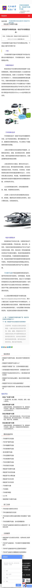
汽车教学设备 (8, 273)
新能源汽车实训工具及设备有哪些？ (13, 383)
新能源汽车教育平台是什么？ (11, 363)
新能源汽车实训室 (8, 479)
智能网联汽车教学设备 (9, 499)
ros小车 (5, 496)
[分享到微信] (12, 347)
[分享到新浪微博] (6, 347)
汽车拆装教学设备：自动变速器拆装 (13, 521)
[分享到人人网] (10, 347)
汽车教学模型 (12, 21)
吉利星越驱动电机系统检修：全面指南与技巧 (16, 369)
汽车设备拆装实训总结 (9, 512)
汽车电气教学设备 (8, 442)
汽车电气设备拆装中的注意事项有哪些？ (15, 548)
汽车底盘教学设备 (8, 455)
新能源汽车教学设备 (9, 469)
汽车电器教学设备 (8, 445)
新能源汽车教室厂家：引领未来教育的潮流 (15, 366)
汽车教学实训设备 (8, 438)
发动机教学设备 (7, 452)
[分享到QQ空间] (4, 347)
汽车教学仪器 (7, 485)
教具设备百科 (19, 21)
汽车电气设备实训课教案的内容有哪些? (14, 552)
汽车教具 (5, 489)
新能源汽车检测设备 (9, 472)
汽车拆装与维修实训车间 (10, 509)
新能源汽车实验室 (8, 482)
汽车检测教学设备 (8, 462)
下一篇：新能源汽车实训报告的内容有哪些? (14, 321)
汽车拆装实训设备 (8, 465)
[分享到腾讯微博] (8, 347)
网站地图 (28, 575)
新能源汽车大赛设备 (9, 475)
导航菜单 (4, 16)
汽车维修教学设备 (8, 448)
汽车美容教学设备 (8, 459)
